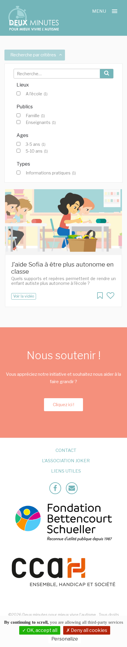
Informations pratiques (51, 173)
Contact (66, 450)
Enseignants (41, 122)
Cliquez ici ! (63, 404)
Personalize (64, 639)
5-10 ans (37, 151)
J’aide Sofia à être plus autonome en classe (62, 268)
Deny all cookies (88, 630)
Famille (35, 115)
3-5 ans (35, 144)
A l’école (37, 94)
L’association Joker (66, 460)
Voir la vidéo (23, 296)
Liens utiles (66, 471)
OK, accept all (41, 630)
